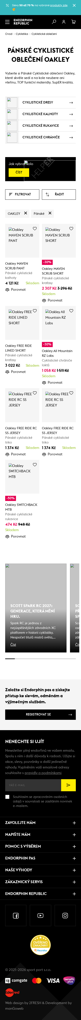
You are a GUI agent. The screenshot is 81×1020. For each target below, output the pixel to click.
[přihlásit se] (63, 22)
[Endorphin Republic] (23, 22)
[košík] (73, 22)
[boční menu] (7, 22)
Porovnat (18, 289)
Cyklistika (22, 34)
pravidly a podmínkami (43, 773)
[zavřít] (74, 5)
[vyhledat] (53, 22)
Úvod (8, 34)
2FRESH (35, 1003)
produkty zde (58, 5)
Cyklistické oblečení (44, 34)
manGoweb (14, 1008)
